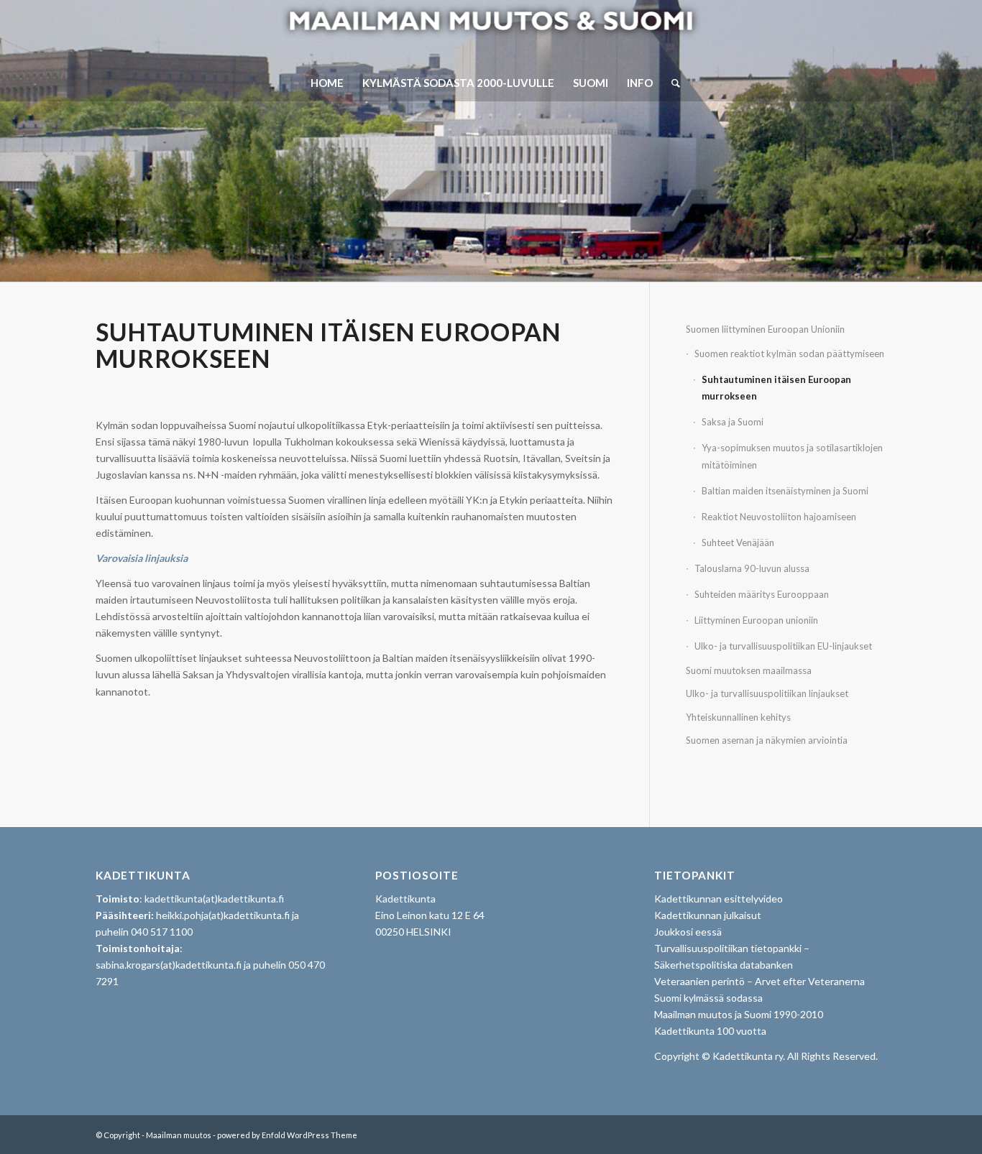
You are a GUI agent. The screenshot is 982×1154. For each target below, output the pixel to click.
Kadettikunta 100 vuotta (710, 1031)
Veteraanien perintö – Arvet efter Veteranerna (759, 981)
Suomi (590, 82)
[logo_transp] (490, 32)
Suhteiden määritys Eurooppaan (761, 594)
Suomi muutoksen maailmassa (749, 670)
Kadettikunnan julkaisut (707, 915)
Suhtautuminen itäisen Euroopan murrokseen (776, 388)
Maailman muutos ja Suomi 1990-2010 (738, 1014)
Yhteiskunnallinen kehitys (738, 717)
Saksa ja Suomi (732, 422)
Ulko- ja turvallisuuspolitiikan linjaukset (767, 693)
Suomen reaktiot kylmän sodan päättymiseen (789, 353)
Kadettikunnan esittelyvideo (718, 898)
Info (640, 82)
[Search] (671, 83)
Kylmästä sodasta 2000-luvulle (458, 82)
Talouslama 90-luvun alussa (751, 568)
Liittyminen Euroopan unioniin (756, 620)
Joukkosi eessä (688, 931)
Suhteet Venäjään (738, 542)
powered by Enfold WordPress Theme (287, 1135)
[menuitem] (671, 83)
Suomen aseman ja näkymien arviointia (767, 740)
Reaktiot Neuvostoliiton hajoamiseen (779, 516)
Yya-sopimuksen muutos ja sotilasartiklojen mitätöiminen (792, 456)
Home (327, 82)
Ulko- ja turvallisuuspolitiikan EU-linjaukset (783, 646)
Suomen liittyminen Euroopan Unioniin (765, 329)
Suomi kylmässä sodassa (708, 998)
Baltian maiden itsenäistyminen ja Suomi (785, 491)
